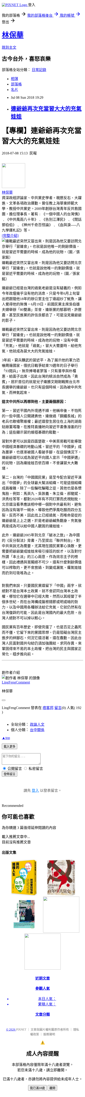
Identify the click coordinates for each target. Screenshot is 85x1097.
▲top (6, 738)
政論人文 (37, 724)
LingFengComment (16, 682)
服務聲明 (49, 1034)
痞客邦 (48, 708)
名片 (14, 90)
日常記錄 (39, 70)
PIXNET (21, 1029)
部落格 (16, 84)
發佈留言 (9, 774)
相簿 (14, 79)
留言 (58, 708)
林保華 (13, 35)
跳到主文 (9, 47)
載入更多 (9, 746)
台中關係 (37, 730)
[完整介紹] (10, 236)
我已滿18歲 (37, 1088)
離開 (52, 1088)
